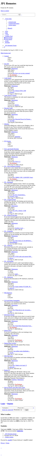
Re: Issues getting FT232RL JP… (22, 286)
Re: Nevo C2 (16, 161)
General (6, 56)
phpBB (10, 440)
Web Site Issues (8, 356)
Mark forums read (6, 53)
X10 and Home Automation (12, 300)
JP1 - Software (8, 245)
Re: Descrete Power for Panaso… (22, 119)
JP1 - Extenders (8, 231)
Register (10, 404)
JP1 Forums (7, 141)
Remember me (18, 410)
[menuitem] (12, 22)
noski (16, 274)
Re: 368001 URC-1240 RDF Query (23, 177)
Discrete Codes (8, 108)
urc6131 (11, 288)
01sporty (11, 92)
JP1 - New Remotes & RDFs (12, 166)
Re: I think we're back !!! (20, 365)
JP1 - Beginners (8, 182)
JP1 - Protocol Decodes (10, 215)
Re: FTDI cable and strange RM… (22, 256)
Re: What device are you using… (22, 310)
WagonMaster (13, 242)
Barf (10, 311)
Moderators (14, 68)
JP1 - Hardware (8, 277)
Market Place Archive (10, 343)
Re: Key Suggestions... (19, 195)
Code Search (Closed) (10, 95)
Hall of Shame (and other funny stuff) (14, 387)
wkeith (11, 352)
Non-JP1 (6, 64)
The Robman (13, 75)
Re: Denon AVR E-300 (19, 90)
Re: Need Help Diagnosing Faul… (22, 326)
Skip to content (5, 11)
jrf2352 (17, 105)
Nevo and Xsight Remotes (11, 149)
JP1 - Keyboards (8, 261)
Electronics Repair (9, 314)
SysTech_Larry (13, 196)
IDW (10, 212)
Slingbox (6, 124)
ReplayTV (7, 370)
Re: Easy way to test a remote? (21, 73)
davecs (11, 258)
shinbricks (20, 431)
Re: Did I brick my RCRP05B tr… (22, 240)
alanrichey (17, 136)
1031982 (11, 121)
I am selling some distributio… (21, 351)
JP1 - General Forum (10, 199)
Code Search (7, 78)
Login (3, 404)
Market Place (7, 330)
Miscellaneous (8, 293)
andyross (11, 367)
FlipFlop (14, 379)
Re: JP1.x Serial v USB (19, 210)
